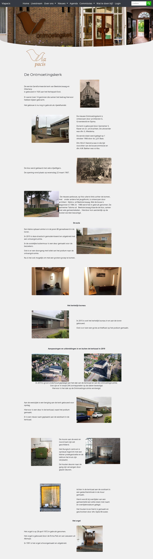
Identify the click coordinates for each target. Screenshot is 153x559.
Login (118, 3)
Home (26, 3)
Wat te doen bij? (105, 3)
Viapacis (6, 3)
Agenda (74, 3)
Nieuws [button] (62, 3)
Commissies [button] (86, 3)
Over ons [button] (49, 3)
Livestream (36, 3)
